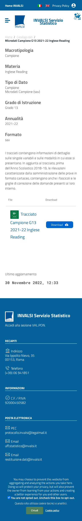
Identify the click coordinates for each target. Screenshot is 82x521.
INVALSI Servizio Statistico (48, 21)
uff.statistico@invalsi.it (21, 446)
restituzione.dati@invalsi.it (23, 459)
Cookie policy (52, 510)
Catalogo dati (25, 37)
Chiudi (34, 510)
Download (57, 225)
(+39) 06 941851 (17, 373)
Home (8, 37)
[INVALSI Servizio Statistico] (20, 21)
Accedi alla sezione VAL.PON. (25, 325)
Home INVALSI (14, 5)
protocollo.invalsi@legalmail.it (26, 433)
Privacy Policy (60, 5)
